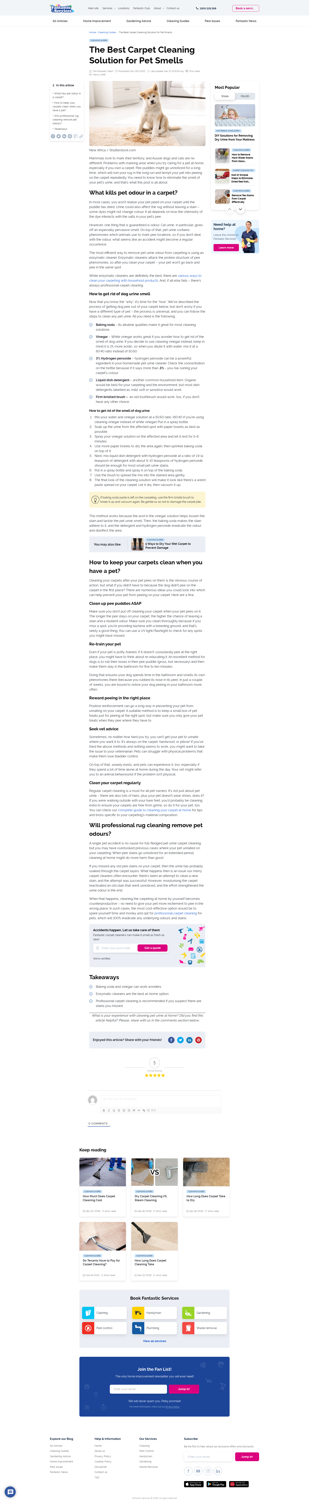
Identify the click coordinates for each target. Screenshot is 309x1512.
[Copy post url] (81, 137)
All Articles (60, 21)
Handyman (145, 1456)
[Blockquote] (133, 1110)
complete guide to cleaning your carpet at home (154, 810)
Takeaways (60, 128)
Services (107, 8)
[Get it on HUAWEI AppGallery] (239, 1484)
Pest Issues (212, 21)
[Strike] (118, 1110)
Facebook (53, 136)
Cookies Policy (103, 1461)
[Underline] (113, 1110)
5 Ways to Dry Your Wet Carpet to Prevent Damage (168, 545)
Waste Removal (148, 1466)
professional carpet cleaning (175, 913)
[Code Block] (138, 1110)
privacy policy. (173, 1406)
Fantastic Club (141, 8)
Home (92, 32)
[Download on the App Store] (194, 1484)
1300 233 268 (207, 8)
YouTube (198, 1471)
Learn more (226, 247)
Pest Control (146, 1451)
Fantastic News (246, 21)
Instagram (208, 1471)
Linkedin (64, 136)
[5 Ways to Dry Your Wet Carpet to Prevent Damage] (137, 544)
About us (100, 1451)
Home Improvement (97, 21)
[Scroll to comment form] (75, 137)
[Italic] (108, 1110)
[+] (154, 1110)
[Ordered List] (123, 1110)
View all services (154, 1341)
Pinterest (70, 136)
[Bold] (103, 1110)
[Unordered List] (128, 1110)
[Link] (143, 1110)
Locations (123, 8)
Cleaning (144, 1445)
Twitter (59, 136)
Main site (93, 8)
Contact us (173, 8)
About (157, 8)
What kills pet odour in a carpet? (67, 95)
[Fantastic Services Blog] (62, 8)
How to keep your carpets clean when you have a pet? (67, 106)
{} (148, 1110)
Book (246, 8)
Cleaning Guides (178, 21)
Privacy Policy (103, 1456)
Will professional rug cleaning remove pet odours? (66, 119)
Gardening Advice (138, 21)
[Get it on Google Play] (216, 1484)
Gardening (145, 1461)
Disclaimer (101, 1466)
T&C (97, 1477)
